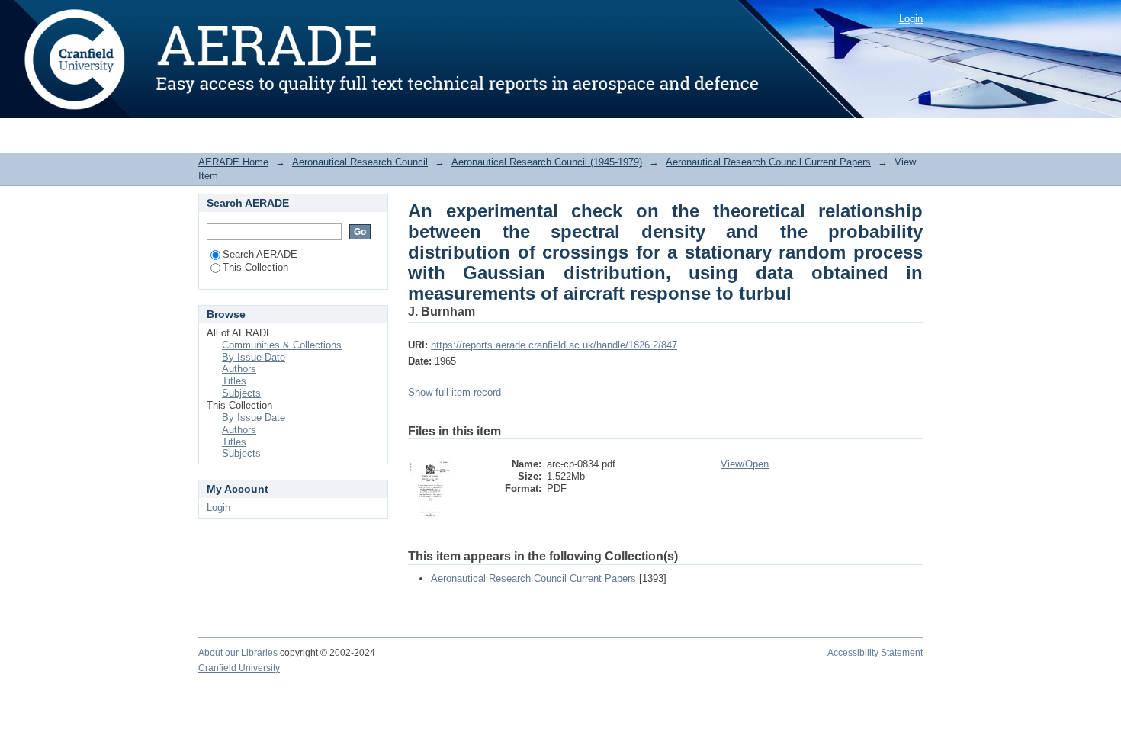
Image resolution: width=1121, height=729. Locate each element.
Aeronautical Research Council (360, 162)
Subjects (241, 393)
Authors (239, 368)
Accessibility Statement (875, 652)
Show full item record (454, 392)
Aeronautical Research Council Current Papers (768, 162)
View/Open (745, 464)
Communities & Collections (282, 345)
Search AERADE (260, 254)
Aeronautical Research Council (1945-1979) (546, 162)
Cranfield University (239, 668)
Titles (234, 381)
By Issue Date (253, 357)
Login (911, 18)
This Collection (255, 267)
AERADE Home (233, 162)
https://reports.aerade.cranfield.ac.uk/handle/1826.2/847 (554, 345)
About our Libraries (238, 652)
